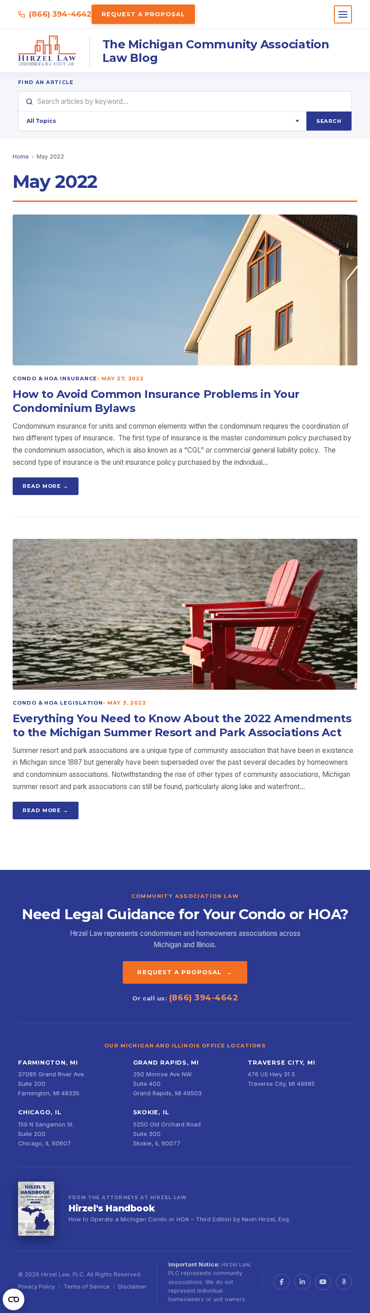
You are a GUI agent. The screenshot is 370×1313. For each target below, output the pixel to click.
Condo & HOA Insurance (55, 378)
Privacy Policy (36, 1286)
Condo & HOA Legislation (58, 703)
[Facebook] (281, 1282)
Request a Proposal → (184, 972)
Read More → (46, 486)
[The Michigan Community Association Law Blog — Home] (47, 51)
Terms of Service (87, 1286)
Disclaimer (132, 1286)
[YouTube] (323, 1282)
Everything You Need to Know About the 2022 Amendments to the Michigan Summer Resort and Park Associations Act (182, 725)
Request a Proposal (143, 14)
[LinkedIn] (302, 1282)
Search (329, 121)
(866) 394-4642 (60, 14)
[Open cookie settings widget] (13, 1299)
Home (21, 156)
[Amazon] (344, 1282)
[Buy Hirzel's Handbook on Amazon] (36, 1209)
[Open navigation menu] (343, 14)
